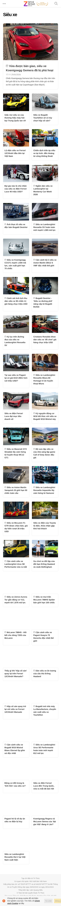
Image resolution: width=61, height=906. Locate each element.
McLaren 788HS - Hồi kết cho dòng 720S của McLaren (16, 635)
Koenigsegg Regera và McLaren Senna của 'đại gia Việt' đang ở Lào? (44, 821)
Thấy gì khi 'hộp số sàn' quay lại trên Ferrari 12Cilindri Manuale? (16, 674)
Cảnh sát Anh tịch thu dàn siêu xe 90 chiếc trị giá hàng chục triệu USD (16, 301)
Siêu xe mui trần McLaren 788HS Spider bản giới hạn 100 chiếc (44, 600)
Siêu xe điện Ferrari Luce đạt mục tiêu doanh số (14, 416)
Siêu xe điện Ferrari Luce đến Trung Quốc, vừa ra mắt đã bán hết (43, 786)
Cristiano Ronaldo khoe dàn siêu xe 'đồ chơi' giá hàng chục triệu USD (44, 340)
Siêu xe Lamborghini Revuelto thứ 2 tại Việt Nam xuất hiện (15, 857)
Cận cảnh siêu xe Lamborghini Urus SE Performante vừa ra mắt (16, 564)
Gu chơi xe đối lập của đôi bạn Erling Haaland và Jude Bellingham (44, 564)
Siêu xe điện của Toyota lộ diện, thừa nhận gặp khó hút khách (44, 526)
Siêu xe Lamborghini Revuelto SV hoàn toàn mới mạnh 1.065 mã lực (44, 227)
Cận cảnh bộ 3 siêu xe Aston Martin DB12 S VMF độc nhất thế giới (44, 263)
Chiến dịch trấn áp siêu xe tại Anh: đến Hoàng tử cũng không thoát (44, 153)
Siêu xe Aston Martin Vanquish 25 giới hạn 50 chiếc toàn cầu (16, 490)
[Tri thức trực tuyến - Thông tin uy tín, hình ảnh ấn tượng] (36, 3)
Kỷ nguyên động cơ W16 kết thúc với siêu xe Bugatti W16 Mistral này (44, 416)
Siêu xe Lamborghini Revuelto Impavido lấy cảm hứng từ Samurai (44, 490)
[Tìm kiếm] (56, 4)
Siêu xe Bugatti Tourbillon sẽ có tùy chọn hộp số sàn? (42, 118)
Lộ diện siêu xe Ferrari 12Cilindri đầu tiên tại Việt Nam (15, 153)
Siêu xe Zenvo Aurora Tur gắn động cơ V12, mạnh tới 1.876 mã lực (16, 600)
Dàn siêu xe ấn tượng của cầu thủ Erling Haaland (44, 674)
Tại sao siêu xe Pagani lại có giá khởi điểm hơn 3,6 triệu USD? (16, 378)
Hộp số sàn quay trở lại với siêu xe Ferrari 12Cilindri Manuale (15, 709)
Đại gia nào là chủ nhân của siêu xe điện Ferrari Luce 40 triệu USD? (16, 189)
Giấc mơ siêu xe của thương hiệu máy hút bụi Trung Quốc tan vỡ (15, 118)
